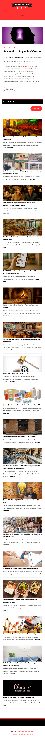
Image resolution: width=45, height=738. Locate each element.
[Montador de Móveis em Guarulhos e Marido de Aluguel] (22, 624)
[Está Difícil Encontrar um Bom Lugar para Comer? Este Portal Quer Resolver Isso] (22, 261)
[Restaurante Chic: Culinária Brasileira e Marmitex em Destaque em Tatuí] (22, 589)
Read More (9, 89)
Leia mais (10, 147)
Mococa (6, 48)
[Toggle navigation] (22, 15)
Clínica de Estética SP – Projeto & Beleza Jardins (18, 697)
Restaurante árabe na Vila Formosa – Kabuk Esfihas (19, 436)
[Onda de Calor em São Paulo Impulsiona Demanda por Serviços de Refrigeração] (22, 654)
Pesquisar (8, 102)
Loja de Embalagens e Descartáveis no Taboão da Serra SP (21, 405)
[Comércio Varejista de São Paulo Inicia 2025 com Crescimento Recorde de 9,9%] (22, 525)
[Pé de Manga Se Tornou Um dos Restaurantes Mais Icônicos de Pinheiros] (22, 127)
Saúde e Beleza (14, 48)
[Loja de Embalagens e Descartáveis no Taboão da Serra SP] (22, 395)
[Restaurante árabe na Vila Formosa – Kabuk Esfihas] (22, 427)
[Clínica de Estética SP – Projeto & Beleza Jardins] (22, 688)
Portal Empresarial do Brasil (25, 731)
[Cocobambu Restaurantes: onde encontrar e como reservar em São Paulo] (22, 227)
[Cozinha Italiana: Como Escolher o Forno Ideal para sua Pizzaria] (22, 295)
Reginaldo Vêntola (28, 66)
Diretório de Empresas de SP (13, 57)
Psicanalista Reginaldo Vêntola (22, 51)
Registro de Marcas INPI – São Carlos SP (15, 373)
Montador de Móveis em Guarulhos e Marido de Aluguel (20, 634)
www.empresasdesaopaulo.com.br (23, 734)
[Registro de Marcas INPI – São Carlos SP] (22, 364)
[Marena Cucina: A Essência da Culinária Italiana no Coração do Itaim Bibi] (22, 330)
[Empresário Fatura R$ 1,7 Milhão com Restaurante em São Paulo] (22, 490)
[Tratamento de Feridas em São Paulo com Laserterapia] (22, 559)
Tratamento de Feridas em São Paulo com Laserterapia (20, 568)
